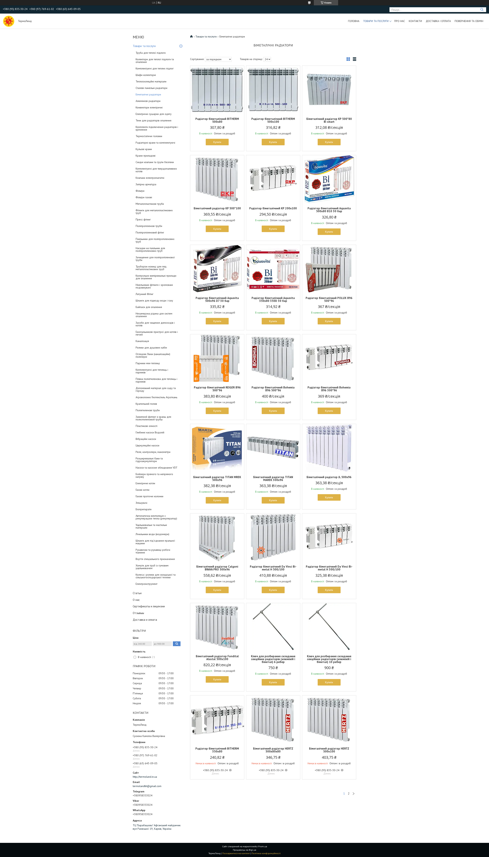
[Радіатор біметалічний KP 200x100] (273, 179)
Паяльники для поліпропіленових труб (155, 240)
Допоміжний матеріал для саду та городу (156, 389)
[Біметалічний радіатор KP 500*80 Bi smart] (329, 90)
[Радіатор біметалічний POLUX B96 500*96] (329, 269)
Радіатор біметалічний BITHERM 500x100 (273, 120)
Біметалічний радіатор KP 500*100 (217, 208)
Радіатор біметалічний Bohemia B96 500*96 (273, 389)
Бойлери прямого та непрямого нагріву (154, 475)
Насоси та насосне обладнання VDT (156, 467)
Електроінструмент (146, 584)
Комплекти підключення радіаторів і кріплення (157, 128)
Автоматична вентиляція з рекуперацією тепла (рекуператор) (156, 517)
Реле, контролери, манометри (153, 452)
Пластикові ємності (146, 426)
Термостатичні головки (149, 136)
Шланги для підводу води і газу (154, 300)
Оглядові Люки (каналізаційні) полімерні (153, 355)
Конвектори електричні (149, 107)
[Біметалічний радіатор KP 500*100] (217, 179)
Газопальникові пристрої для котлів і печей (157, 333)
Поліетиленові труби (148, 410)
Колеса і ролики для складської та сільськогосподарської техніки (156, 576)
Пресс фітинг (143, 219)
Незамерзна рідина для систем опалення (154, 315)
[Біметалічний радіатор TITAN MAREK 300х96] (273, 448)
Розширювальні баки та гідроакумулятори (149, 460)
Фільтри (140, 191)
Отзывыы (138, 613)
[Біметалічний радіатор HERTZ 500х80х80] (273, 719)
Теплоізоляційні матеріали (151, 81)
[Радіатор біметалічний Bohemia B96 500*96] (273, 358)
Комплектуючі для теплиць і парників (152, 371)
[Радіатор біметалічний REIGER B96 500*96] (217, 358)
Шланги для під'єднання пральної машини (155, 542)
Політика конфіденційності (266, 853)
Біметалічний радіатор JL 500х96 (329, 477)
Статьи (137, 593)
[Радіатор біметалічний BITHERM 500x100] (273, 90)
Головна (353, 21)
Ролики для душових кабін (151, 347)
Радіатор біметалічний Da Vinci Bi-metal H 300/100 (329, 568)
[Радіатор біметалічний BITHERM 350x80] (217, 719)
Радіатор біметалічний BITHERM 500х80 (217, 120)
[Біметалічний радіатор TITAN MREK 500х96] (217, 448)
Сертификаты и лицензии (149, 606)
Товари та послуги (376, 21)
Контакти (415, 21)
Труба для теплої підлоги (151, 52)
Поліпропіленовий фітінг (150, 232)
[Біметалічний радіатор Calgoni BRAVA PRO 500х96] (217, 537)
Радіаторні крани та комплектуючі (155, 142)
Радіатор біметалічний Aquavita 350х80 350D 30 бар (273, 299)
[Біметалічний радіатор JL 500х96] (329, 448)
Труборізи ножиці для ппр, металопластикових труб (151, 268)
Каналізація (142, 341)
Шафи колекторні (146, 75)
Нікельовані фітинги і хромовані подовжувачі (154, 286)
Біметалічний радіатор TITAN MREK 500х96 (217, 478)
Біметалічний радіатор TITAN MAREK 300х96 (273, 478)
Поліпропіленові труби (149, 226)
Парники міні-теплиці (148, 363)
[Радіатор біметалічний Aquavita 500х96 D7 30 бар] (217, 269)
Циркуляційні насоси (147, 445)
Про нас (399, 21)
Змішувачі (141, 502)
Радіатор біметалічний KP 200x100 (273, 208)
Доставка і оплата (438, 21)
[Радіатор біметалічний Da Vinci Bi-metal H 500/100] (273, 537)
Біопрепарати (143, 509)
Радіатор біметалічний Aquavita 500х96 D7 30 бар (217, 299)
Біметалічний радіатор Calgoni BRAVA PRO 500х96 (217, 568)
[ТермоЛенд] (8, 21)
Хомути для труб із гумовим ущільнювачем (152, 567)
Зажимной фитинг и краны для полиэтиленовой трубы (153, 418)
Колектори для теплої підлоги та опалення (155, 61)
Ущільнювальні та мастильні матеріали (151, 526)
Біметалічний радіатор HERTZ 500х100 (329, 750)
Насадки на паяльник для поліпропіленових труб (150, 249)
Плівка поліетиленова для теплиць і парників (156, 380)
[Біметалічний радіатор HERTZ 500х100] (329, 719)
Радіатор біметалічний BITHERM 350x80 (217, 750)
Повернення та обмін (469, 21)
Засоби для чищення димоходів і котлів (155, 324)
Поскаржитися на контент (236, 853)
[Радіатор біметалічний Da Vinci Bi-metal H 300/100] (329, 537)
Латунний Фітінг (144, 294)
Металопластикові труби (150, 204)
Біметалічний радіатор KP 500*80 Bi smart (329, 120)
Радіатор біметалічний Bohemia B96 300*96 (329, 389)
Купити (217, 142)
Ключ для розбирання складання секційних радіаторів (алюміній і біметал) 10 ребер (329, 659)
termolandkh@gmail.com (147, 786)
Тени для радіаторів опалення (153, 120)
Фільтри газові (144, 197)
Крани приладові (145, 155)
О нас (136, 600)
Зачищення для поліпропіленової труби (155, 259)
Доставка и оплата (145, 619)
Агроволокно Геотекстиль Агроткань (156, 397)
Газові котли (142, 489)
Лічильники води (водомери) (152, 534)
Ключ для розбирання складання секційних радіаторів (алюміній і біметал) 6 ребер (273, 659)
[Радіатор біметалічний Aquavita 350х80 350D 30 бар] (273, 269)
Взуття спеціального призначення (155, 559)
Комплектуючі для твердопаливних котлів (156, 170)
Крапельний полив (146, 403)
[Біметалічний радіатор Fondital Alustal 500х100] (217, 627)
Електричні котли (145, 483)
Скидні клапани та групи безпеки (155, 162)
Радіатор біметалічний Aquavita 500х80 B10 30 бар (329, 210)
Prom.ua (262, 846)
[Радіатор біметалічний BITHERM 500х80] (217, 90)
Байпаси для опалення (149, 307)
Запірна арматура (146, 184)
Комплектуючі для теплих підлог (155, 68)
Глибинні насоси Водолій (150, 432)
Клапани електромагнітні (150, 178)
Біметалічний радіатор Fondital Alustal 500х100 (217, 657)
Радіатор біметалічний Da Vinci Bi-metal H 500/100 (273, 568)
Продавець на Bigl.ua (244, 849)
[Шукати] (482, 9)
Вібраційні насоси (146, 439)
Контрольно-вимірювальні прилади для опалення (156, 277)
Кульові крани (144, 149)
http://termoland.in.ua (145, 776)
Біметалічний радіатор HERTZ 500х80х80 (273, 750)
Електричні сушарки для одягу (154, 114)
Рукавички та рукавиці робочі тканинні (153, 551)
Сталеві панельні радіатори (151, 88)
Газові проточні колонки (149, 496)
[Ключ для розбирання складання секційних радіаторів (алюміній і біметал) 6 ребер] (273, 627)
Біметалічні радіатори (148, 94)
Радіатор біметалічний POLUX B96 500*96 (329, 299)
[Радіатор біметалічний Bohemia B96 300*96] (329, 358)
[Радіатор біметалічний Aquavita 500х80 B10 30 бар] (329, 179)
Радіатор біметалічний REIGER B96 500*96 (217, 389)
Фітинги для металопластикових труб (154, 212)
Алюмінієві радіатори (148, 101)
